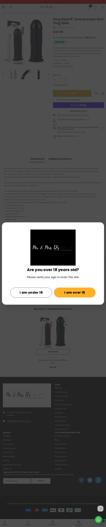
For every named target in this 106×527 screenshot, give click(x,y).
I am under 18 (31, 292)
